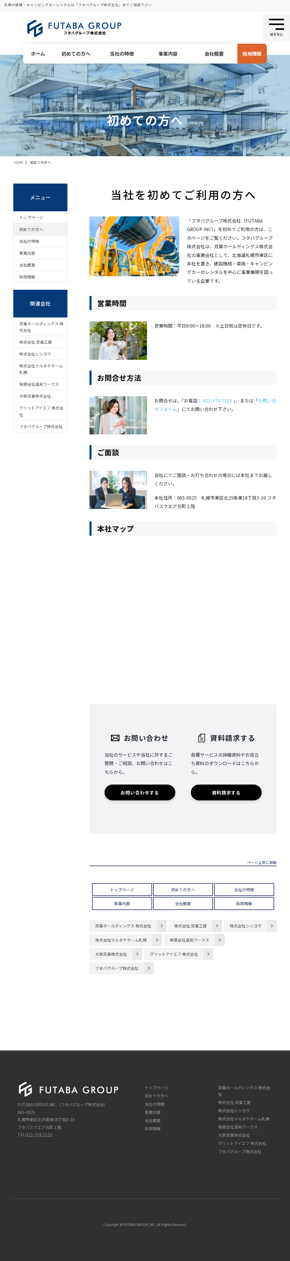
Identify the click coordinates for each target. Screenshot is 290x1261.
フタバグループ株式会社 (116, 968)
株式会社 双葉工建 (190, 926)
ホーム (38, 53)
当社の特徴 (122, 53)
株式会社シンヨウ (245, 926)
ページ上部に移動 (262, 863)
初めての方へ (75, 53)
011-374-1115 (217, 400)
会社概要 (214, 53)
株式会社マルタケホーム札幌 (121, 940)
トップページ (122, 889)
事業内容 (168, 53)
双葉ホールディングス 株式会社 (123, 926)
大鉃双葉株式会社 (111, 954)
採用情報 (252, 53)
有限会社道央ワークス (189, 940)
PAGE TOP (278, 1241)
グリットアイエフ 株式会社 (174, 954)
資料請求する (226, 792)
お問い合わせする (140, 792)
